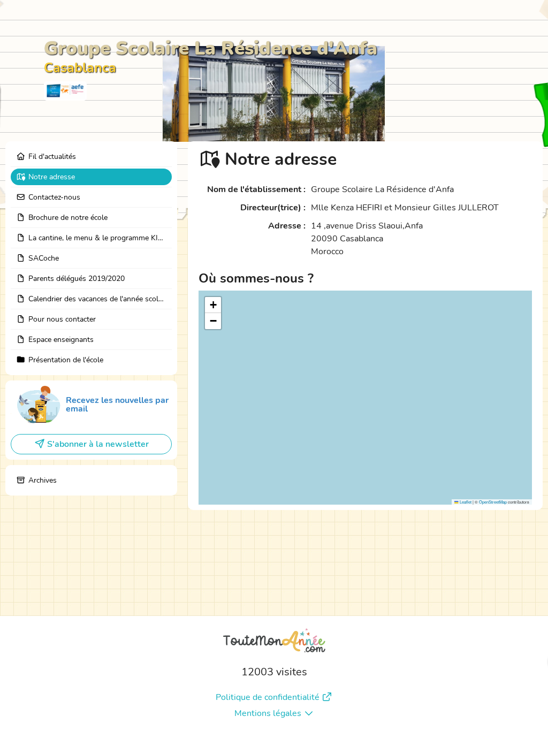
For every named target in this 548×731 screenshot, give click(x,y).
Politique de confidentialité (267, 697)
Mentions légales (267, 713)
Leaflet (465, 502)
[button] (213, 305)
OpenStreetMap (493, 502)
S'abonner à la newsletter (98, 444)
